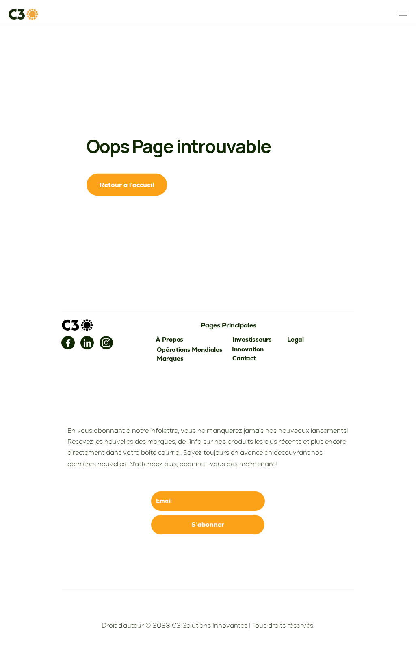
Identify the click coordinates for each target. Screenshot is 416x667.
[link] (68, 342)
